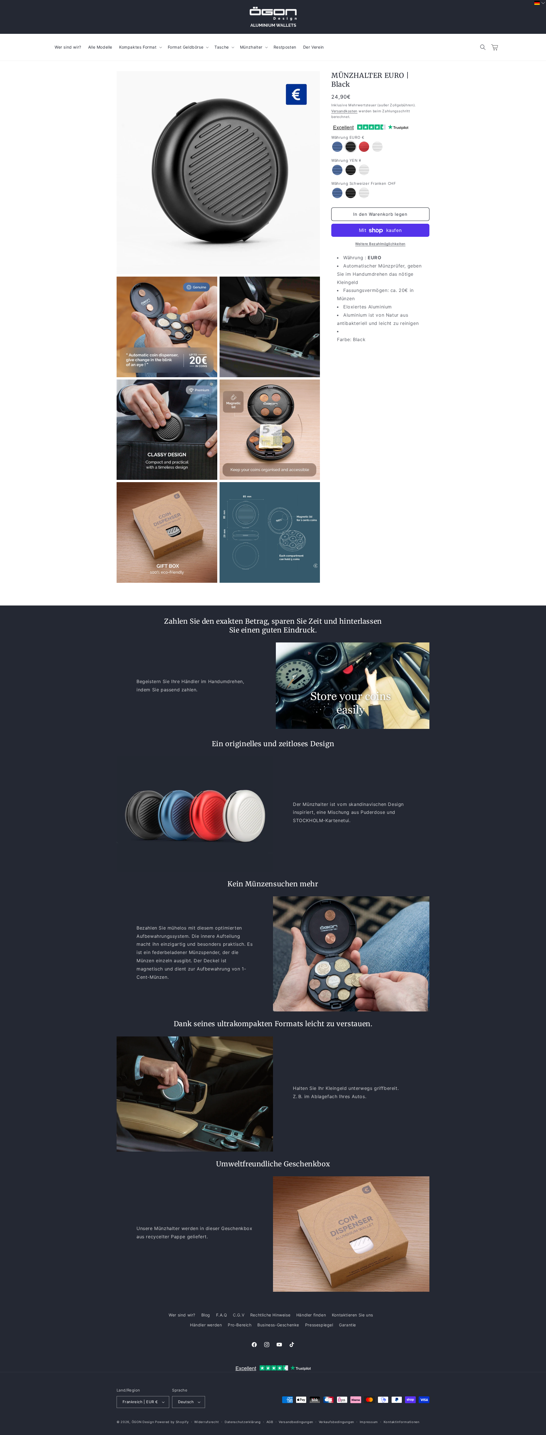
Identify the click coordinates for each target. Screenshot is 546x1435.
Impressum (369, 1422)
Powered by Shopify (172, 1422)
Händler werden (206, 1324)
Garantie (347, 1324)
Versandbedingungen (296, 1422)
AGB (269, 1422)
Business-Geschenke (278, 1324)
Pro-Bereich (240, 1324)
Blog (205, 1314)
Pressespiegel (319, 1324)
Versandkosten (344, 111)
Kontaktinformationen (401, 1422)
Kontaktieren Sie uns (352, 1314)
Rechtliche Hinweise (270, 1314)
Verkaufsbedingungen (336, 1422)
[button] (483, 47)
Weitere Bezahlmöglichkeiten (380, 244)
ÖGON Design (143, 1422)
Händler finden (311, 1314)
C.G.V (238, 1314)
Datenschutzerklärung (243, 1422)
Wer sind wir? (182, 1314)
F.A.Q (221, 1314)
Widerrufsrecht (206, 1422)
